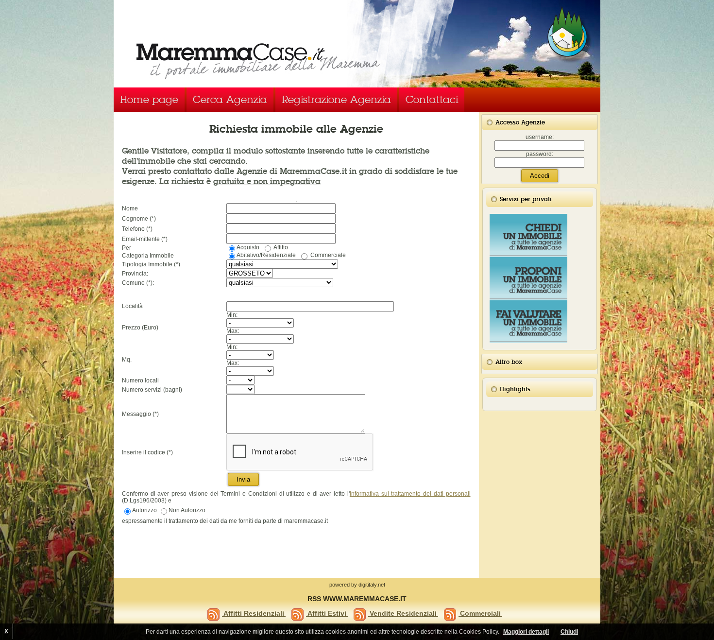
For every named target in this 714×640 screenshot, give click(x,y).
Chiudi (569, 631)
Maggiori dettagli (526, 631)
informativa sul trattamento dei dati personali (410, 493)
